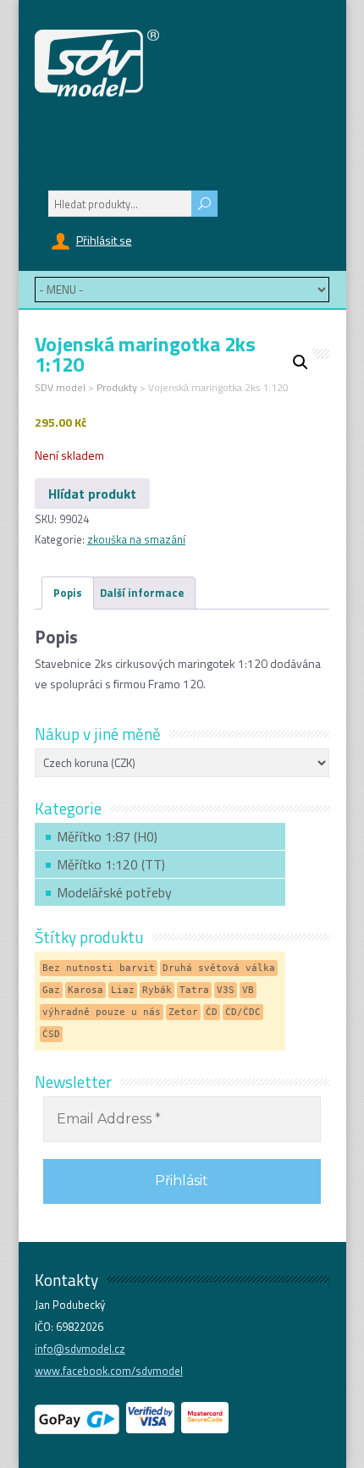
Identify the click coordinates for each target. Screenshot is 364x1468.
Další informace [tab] (142, 592)
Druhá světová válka (219, 968)
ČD (212, 1012)
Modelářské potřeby (114, 892)
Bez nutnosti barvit (98, 968)
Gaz (51, 990)
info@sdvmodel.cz (80, 1348)
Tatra (194, 990)
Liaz (123, 990)
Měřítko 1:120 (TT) (111, 864)
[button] (300, 362)
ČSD (51, 1034)
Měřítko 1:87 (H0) (107, 836)
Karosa (85, 990)
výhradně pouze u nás (101, 1012)
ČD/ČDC (243, 1012)
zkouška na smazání (136, 539)
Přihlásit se (104, 240)
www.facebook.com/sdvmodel (109, 1370)
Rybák (157, 990)
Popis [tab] (67, 592)
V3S (225, 990)
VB (248, 990)
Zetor (183, 1012)
